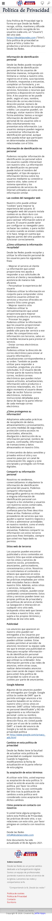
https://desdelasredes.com (21, 37)
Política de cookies (15, 893)
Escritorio (11, 902)
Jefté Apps (40, 913)
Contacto (11, 899)
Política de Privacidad (17, 896)
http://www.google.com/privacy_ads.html (26, 736)
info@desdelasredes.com (20, 834)
